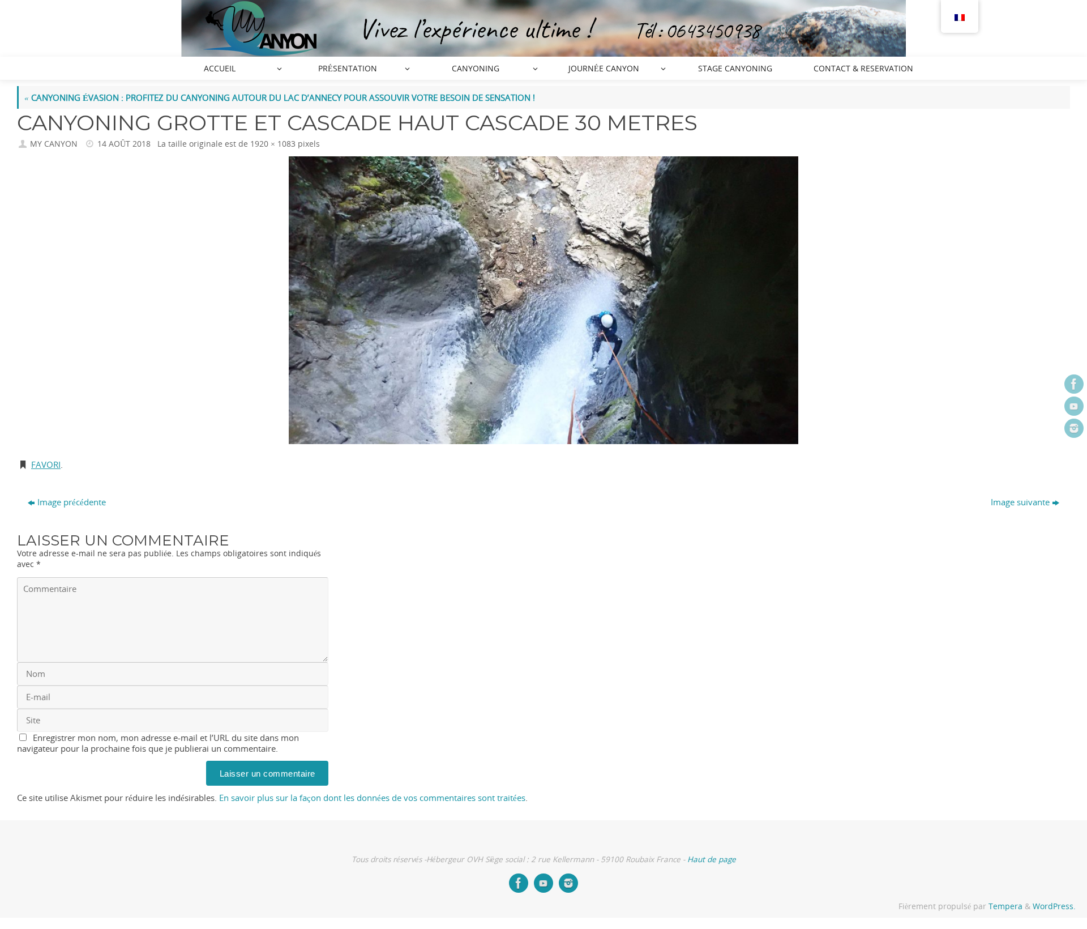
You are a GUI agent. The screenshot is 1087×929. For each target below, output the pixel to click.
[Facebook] (1074, 384)
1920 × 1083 (273, 144)
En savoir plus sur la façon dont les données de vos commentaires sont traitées (372, 797)
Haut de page (711, 859)
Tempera (1005, 906)
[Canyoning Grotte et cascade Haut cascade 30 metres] (543, 300)
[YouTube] (1074, 406)
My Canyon (54, 144)
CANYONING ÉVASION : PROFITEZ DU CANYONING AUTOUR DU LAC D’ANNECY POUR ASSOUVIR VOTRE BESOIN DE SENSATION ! (279, 97)
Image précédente (71, 502)
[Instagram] (1074, 428)
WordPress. (1054, 906)
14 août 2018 (124, 144)
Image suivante (1020, 502)
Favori (46, 464)
